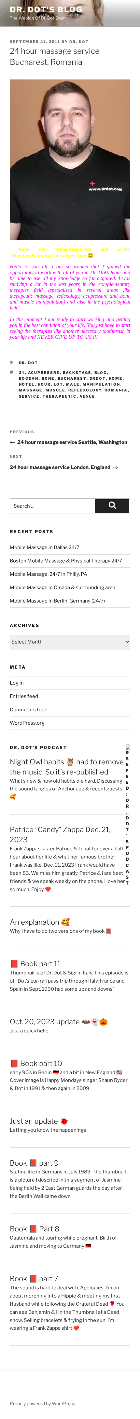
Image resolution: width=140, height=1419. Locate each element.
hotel (27, 384)
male (73, 384)
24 (22, 372)
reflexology (85, 390)
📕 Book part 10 (36, 1063)
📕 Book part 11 (35, 963)
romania (116, 390)
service (29, 396)
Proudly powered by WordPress (42, 1403)
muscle (55, 390)
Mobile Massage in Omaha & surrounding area (62, 587)
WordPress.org (27, 723)
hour (44, 384)
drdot (98, 378)
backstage (77, 372)
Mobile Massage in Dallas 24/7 (44, 547)
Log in (17, 683)
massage (31, 390)
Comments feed (29, 710)
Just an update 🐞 (39, 1121)
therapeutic (60, 396)
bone (48, 378)
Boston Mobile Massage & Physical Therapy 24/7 (66, 561)
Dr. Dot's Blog (46, 9)
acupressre (44, 372)
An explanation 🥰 (40, 922)
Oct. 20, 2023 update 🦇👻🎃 (59, 1021)
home (116, 378)
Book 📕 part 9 (34, 1163)
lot (58, 384)
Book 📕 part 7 (34, 1278)
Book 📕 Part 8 (35, 1229)
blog (100, 372)
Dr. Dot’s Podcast (38, 747)
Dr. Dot (79, 41)
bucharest (72, 378)
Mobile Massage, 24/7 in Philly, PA (48, 574)
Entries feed (24, 696)
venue (87, 396)
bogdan (29, 378)
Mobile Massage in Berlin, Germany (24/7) (57, 601)
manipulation (101, 384)
